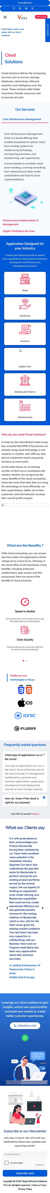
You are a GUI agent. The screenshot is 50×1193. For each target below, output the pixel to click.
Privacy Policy (25, 1189)
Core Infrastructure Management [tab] (22, 119)
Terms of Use (38, 1185)
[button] (5, 17)
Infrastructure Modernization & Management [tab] (20, 222)
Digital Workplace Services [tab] (19, 231)
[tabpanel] (25, 170)
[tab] (25, 757)
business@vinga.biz (25, 3)
